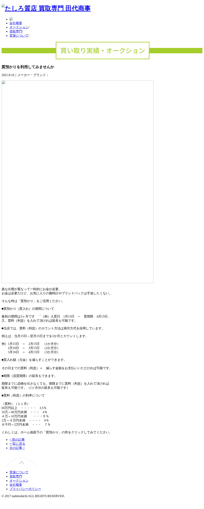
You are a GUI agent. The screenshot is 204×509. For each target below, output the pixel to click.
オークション (18, 27)
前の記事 (17, 439)
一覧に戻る (17, 443)
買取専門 (15, 31)
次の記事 (17, 448)
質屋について (18, 35)
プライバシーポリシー (25, 489)
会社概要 (15, 23)
